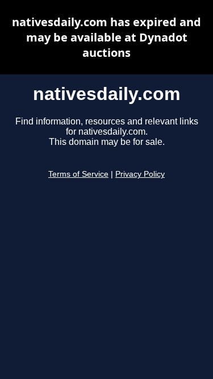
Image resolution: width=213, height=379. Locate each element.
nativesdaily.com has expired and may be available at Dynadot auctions (106, 37)
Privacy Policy (140, 174)
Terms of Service (78, 174)
